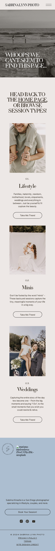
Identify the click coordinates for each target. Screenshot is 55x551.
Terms (27, 541)
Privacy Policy (27, 538)
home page (32, 100)
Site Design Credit (27, 544)
